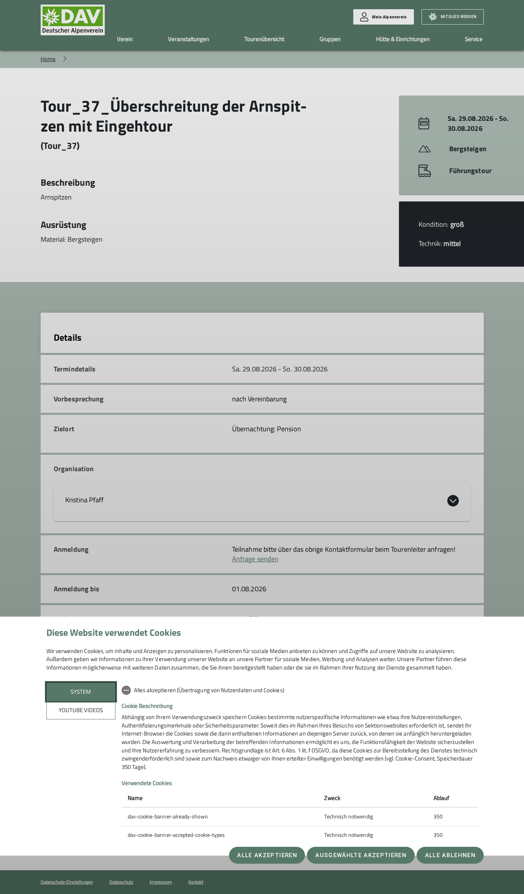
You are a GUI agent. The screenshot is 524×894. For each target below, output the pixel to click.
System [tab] (81, 691)
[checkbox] (300, 690)
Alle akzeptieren (267, 855)
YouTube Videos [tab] (81, 710)
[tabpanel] (300, 763)
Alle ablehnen (450, 855)
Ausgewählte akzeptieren (361, 855)
